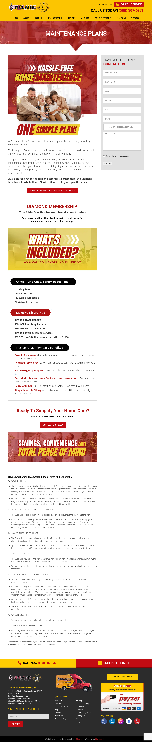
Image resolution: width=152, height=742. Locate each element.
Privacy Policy (60, 719)
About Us (58, 700)
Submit (107, 163)
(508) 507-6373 (131, 10)
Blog (56, 709)
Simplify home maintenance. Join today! (52, 190)
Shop (15, 17)
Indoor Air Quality (103, 17)
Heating (38, 17)
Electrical (85, 17)
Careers (58, 712)
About (26, 17)
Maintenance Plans (83, 719)
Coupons (79, 722)
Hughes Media (101, 739)
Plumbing (71, 17)
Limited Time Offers (122, 676)
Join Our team (106, 4)
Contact (135, 17)
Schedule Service (61, 706)
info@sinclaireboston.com (19, 696)
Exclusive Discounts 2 (33, 311)
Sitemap (79, 739)
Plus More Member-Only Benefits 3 (40, 347)
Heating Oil (121, 17)
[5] (16, 373)
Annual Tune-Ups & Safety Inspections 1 (43, 282)
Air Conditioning (54, 17)
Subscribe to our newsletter (117, 156)
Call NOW (40, 663)
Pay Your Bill (60, 716)
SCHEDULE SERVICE (131, 4)
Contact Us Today (53, 425)
